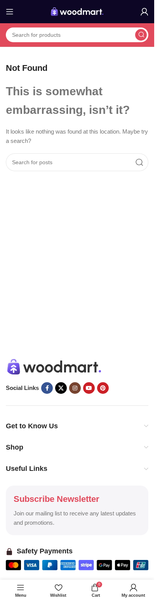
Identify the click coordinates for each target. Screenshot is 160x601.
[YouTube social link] (89, 388)
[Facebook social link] (47, 388)
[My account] (144, 11)
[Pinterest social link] (103, 388)
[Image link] (54, 366)
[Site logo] (77, 11)
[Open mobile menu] (9, 11)
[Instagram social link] (75, 388)
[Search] (141, 35)
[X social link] (61, 388)
